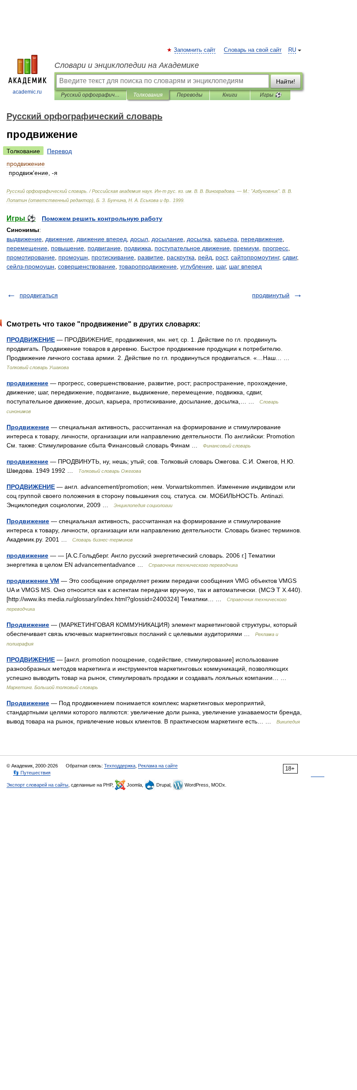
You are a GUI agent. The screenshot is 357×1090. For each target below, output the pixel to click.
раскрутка (181, 257)
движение (59, 238)
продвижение (27, 383)
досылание (167, 238)
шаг (221, 266)
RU (292, 50)
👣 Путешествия (32, 772)
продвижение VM (33, 580)
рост (221, 257)
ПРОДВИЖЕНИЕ (31, 339)
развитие (150, 257)
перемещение (27, 248)
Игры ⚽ (270, 95)
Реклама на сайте (158, 765)
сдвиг (290, 257)
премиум (246, 248)
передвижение (262, 238)
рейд (205, 257)
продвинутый (271, 295)
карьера (225, 238)
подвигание (104, 248)
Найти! (285, 81)
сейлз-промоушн (30, 266)
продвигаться (39, 295)
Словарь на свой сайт (253, 50)
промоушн (73, 257)
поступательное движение (192, 248)
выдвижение (24, 238)
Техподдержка (119, 765)
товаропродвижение (148, 266)
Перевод (59, 151)
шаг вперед (245, 266)
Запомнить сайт (195, 50)
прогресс (275, 248)
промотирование (31, 257)
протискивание (112, 257)
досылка (199, 238)
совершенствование (86, 266)
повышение (67, 248)
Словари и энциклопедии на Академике (126, 65)
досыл (139, 238)
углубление (196, 266)
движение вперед (102, 238)
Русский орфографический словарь (90, 95)
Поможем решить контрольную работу (102, 218)
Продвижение (28, 427)
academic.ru (27, 92)
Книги (229, 95)
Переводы (189, 95)
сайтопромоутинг (255, 257)
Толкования (147, 95)
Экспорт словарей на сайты (37, 784)
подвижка (137, 248)
